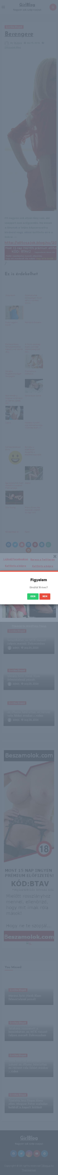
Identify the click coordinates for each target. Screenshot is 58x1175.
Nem (45, 596)
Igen (32, 596)
